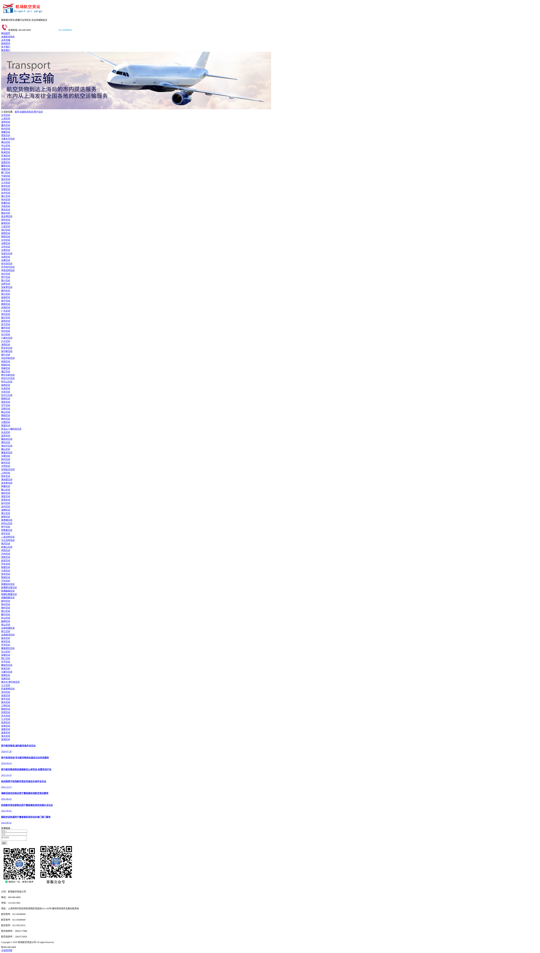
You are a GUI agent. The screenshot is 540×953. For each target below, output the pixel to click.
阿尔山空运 (6, 382)
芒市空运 (5, 645)
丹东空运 (5, 564)
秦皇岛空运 (6, 452)
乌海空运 (5, 570)
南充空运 (5, 668)
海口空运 (5, 230)
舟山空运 (5, 618)
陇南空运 (5, 709)
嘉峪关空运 (6, 439)
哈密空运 (5, 361)
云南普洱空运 (8, 635)
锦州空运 (5, 608)
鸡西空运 (5, 550)
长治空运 (5, 432)
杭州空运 (5, 129)
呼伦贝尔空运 (8, 378)
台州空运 (5, 193)
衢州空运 (5, 614)
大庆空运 (5, 392)
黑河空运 (5, 544)
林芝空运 (5, 533)
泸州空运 (5, 554)
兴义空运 (5, 341)
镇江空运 (5, 513)
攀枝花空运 (6, 665)
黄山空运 (5, 412)
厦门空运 (5, 172)
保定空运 (5, 402)
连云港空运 (6, 216)
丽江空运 (5, 631)
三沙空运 (5, 719)
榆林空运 (5, 517)
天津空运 (5, 155)
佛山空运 (5, 142)
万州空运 (5, 581)
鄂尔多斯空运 (8, 375)
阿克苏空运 (6, 348)
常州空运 (5, 314)
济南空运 (5, 206)
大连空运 (5, 159)
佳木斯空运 (6, 483)
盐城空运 (5, 297)
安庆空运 (5, 574)
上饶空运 (5, 473)
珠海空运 (5, 152)
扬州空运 (5, 459)
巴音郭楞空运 (8, 689)
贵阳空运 (5, 236)
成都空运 (5, 132)
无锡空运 (5, 189)
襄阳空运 (5, 166)
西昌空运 (5, 425)
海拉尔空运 (6, 446)
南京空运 (5, 186)
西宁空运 (38, 112)
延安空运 (5, 560)
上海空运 (5, 118)
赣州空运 (5, 290)
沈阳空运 (5, 257)
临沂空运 (5, 317)
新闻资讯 (5, 43)
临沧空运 (5, 638)
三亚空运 (5, 226)
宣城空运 (5, 739)
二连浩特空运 (8, 537)
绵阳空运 (5, 304)
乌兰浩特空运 (8, 540)
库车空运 (5, 476)
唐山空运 (5, 449)
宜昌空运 (5, 162)
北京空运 (5, 115)
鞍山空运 (5, 490)
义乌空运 (5, 182)
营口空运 (5, 611)
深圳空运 (5, 122)
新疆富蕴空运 (8, 591)
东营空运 (5, 456)
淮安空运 (5, 496)
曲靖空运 (5, 621)
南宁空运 (5, 301)
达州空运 (5, 506)
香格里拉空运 (8, 648)
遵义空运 (5, 196)
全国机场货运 (8, 37)
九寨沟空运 (6, 672)
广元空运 (5, 311)
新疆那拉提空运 (9, 587)
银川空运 (5, 280)
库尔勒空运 (6, 351)
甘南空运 (5, 726)
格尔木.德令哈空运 (10, 682)
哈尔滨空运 (6, 263)
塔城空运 (5, 577)
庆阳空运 (5, 712)
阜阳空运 (5, 500)
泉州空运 (5, 702)
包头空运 (5, 274)
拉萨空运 (5, 284)
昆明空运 (5, 233)
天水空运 (5, 716)
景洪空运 (5, 641)
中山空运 (5, 145)
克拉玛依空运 (8, 358)
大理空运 (5, 422)
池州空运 (5, 692)
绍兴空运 (5, 503)
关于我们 (5, 47)
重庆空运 (5, 125)
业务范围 (5, 40)
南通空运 (5, 203)
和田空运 (5, 365)
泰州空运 (5, 463)
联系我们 (5, 50)
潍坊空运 (5, 493)
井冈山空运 (6, 523)
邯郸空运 (5, 398)
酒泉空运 (5, 729)
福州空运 (5, 328)
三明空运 (5, 705)
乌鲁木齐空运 (8, 139)
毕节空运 (5, 662)
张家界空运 (6, 287)
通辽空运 (5, 371)
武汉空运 (5, 324)
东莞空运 (5, 149)
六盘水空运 (6, 338)
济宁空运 (5, 405)
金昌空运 (5, 732)
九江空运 (5, 685)
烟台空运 (5, 213)
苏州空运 (5, 331)
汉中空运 (5, 247)
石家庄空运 (6, 253)
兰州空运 (5, 240)
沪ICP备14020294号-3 (65, 942)
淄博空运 (5, 510)
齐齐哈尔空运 (8, 267)
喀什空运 (5, 355)
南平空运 (5, 699)
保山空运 (5, 624)
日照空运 (5, 409)
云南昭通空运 (8, 628)
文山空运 (5, 651)
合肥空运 (5, 243)
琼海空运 (5, 722)
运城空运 (5, 307)
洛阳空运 (5, 344)
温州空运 (5, 179)
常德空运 (5, 675)
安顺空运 (5, 655)
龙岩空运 (5, 695)
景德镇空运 (6, 520)
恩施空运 (5, 557)
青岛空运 (5, 209)
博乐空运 (5, 442)
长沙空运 (5, 334)
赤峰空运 (5, 368)
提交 (4, 843)
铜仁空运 (5, 658)
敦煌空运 (5, 567)
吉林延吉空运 (8, 469)
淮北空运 (5, 736)
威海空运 (5, 223)
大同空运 (5, 466)
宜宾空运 (5, 321)
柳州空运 (5, 601)
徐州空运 (5, 199)
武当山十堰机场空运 (11, 429)
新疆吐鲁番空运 (9, 594)
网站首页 (5, 33)
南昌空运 (5, 169)
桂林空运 (5, 385)
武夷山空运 (6, 547)
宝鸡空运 (5, 436)
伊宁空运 (5, 527)
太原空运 (5, 250)
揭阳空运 (5, 415)
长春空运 (5, 260)
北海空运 (5, 388)
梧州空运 (5, 604)
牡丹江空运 (6, 395)
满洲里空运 (6, 479)
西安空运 (5, 135)
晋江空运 (5, 294)
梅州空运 (5, 419)
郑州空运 (5, 220)
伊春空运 (5, 486)
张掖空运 (5, 678)
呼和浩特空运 (8, 270)
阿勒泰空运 (6, 530)
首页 (17, 112)
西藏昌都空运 (8, 597)
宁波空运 (5, 176)
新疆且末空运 (8, 584)
